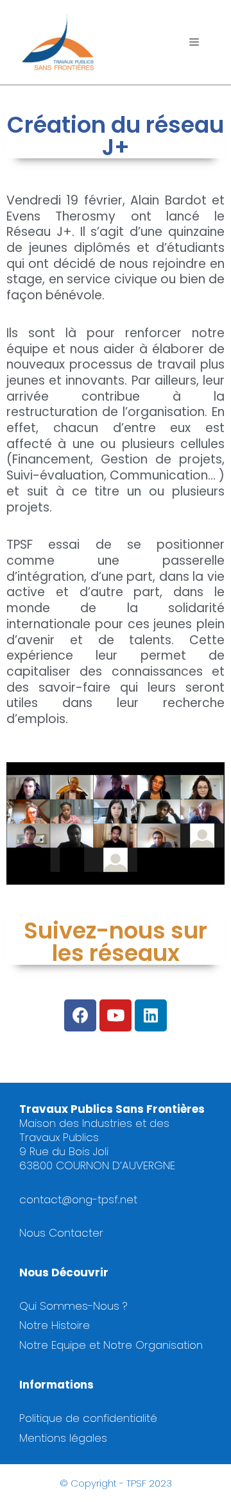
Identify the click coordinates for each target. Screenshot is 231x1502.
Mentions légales (63, 1438)
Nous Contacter (61, 1232)
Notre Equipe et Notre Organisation (111, 1345)
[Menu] (194, 42)
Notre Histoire (54, 1325)
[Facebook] (80, 1015)
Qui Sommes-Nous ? (73, 1306)
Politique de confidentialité (88, 1418)
